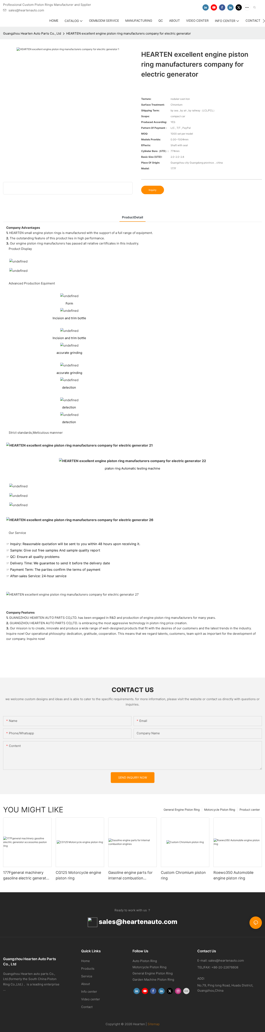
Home (85, 961)
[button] (264, 21)
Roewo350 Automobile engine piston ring (233, 875)
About (85, 984)
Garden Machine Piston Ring (153, 979)
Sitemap (154, 1024)
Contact (87, 1007)
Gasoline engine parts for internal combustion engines (130, 875)
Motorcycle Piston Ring (219, 809)
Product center (250, 809)
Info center (89, 991)
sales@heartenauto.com (137, 921)
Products (87, 969)
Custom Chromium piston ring (183, 875)
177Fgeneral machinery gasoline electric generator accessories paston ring (26, 875)
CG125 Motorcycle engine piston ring (78, 875)
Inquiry (153, 189)
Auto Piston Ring (144, 961)
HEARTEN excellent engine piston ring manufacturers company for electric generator (128, 33)
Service (86, 976)
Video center (90, 999)
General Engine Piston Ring (182, 809)
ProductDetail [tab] (132, 217)
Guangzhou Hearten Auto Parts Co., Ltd (32, 33)
